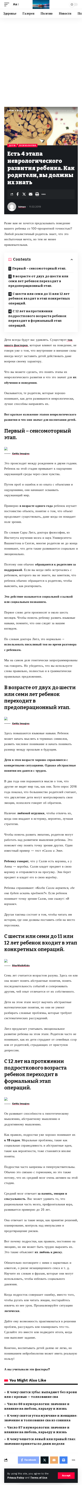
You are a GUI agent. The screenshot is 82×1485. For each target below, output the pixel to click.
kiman (22, 206)
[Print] (37, 194)
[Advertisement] (41, 61)
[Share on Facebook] (17, 194)
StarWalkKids (21, 965)
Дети (12, 145)
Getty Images (20, 453)
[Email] (30, 194)
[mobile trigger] (7, 4)
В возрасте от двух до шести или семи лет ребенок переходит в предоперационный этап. (38, 281)
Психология (27, 145)
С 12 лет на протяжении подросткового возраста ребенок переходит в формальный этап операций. (37, 318)
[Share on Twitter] (24, 194)
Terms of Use (38, 1477)
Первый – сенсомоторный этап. (39, 268)
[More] (43, 194)
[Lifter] (41, 4)
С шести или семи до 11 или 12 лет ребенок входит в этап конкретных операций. (39, 298)
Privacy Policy (15, 1477)
